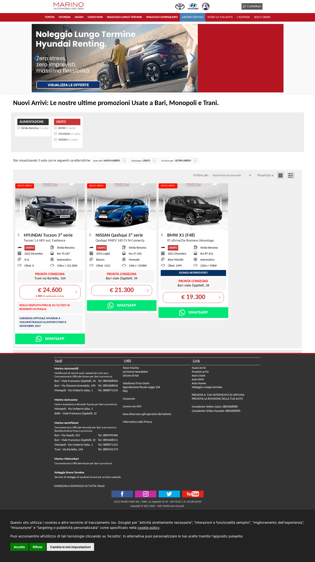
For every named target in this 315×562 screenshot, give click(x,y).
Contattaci (254, 6)
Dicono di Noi (131, 375)
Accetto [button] (19, 547)
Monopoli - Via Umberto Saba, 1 (73, 390)
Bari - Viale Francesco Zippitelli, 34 (75, 381)
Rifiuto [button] (37, 547)
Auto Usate (198, 375)
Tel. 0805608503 (108, 381)
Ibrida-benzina (35, 128)
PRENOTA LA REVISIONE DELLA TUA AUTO (217, 398)
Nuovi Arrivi (199, 368)
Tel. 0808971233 (108, 390)
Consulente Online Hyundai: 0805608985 (216, 411)
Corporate (129, 398)
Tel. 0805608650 (108, 385)
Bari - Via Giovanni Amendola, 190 (74, 385)
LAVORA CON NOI (192, 17)
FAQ (125, 391)
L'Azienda (243, 17)
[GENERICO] (115, 58)
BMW (66, 128)
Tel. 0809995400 (108, 435)
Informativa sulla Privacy (137, 422)
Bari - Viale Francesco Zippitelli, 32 (75, 440)
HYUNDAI (69, 134)
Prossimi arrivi (200, 372)
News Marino (131, 368)
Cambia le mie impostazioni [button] (70, 547)
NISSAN (68, 139)
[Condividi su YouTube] (192, 494)
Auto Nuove (199, 383)
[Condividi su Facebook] (122, 494)
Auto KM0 (198, 379)
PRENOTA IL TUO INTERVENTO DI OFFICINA (218, 395)
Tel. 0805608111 (108, 440)
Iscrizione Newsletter (135, 372)
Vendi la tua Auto (219, 17)
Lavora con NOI (132, 406)
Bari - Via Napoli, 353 (67, 435)
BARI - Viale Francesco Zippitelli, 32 (75, 413)
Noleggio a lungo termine (207, 387)
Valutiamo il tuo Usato (136, 383)
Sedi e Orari (262, 17)
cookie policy (148, 527)
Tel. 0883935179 (108, 449)
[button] (193, 58)
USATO (61, 122)
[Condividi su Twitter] (145, 494)
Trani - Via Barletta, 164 (68, 449)
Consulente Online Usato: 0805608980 (215, 406)
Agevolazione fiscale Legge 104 (141, 387)
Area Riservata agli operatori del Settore (147, 414)
